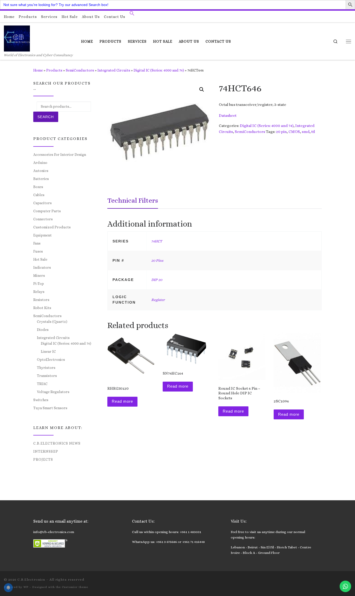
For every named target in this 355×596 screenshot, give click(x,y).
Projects (43, 459)
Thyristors (46, 368)
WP (25, 587)
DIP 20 (156, 280)
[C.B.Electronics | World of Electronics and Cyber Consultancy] (17, 37)
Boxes (38, 187)
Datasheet (227, 115)
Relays (38, 292)
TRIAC (42, 384)
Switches (40, 400)
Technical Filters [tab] (132, 200)
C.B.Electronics (31, 579)
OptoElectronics (51, 359)
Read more (122, 401)
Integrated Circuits (113, 70)
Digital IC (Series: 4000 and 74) (159, 70)
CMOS (294, 131)
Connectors (43, 219)
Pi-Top (38, 283)
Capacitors (42, 203)
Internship (45, 451)
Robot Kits (42, 308)
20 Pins (157, 260)
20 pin (281, 131)
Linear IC (48, 351)
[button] (132, 14)
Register (158, 300)
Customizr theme (75, 587)
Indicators (42, 267)
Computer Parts (47, 211)
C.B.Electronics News (57, 443)
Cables (38, 195)
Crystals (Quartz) (52, 321)
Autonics (40, 171)
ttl (313, 131)
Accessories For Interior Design (59, 154)
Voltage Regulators (53, 392)
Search (45, 117)
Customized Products (52, 227)
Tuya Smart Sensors (50, 408)
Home (38, 70)
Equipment (42, 235)
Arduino (40, 163)
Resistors (41, 300)
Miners (39, 275)
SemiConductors (80, 70)
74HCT (156, 241)
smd (306, 131)
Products (54, 70)
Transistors (47, 376)
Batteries (41, 179)
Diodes (43, 330)
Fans (37, 243)
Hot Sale (40, 259)
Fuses (38, 251)
